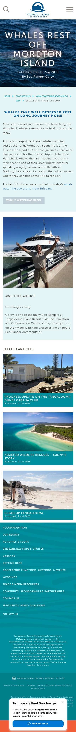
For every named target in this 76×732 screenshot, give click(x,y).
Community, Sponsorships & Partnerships (33, 591)
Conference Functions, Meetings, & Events (34, 570)
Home (7, 96)
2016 (18, 101)
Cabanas (9, 556)
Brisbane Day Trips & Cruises (23, 548)
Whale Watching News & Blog (52, 96)
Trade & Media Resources (21, 584)
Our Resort (11, 534)
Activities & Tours (16, 541)
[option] (38, 53)
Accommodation (15, 527)
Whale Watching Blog (23, 200)
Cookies (31, 685)
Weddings (10, 577)
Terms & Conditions (14, 685)
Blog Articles (23, 96)
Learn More (43, 665)
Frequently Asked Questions (24, 605)
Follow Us (10, 614)
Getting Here (12, 563)
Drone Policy (38, 688)
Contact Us (11, 598)
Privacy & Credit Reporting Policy (55, 685)
